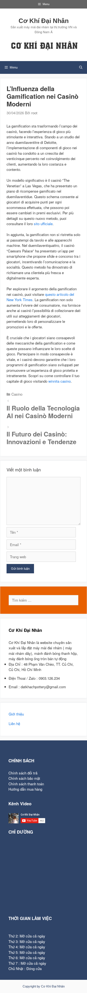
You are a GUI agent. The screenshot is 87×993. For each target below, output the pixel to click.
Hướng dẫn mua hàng (25, 789)
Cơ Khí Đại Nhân (44, 20)
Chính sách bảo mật (24, 778)
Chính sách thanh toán (26, 783)
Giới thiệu (16, 714)
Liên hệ (14, 723)
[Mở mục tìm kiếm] (81, 67)
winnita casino (59, 381)
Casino (16, 394)
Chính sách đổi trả (22, 773)
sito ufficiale (43, 223)
